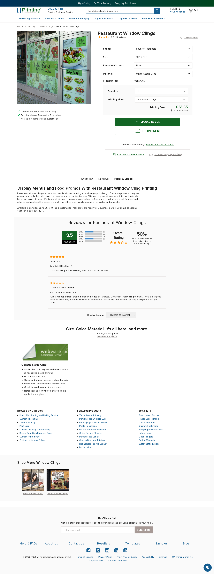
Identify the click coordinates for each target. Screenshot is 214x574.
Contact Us (76, 543)
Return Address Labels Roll (92, 429)
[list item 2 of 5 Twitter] (98, 551)
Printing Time (116, 99)
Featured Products (89, 410)
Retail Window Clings (57, 493)
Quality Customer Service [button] (60, 12)
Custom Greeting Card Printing (35, 429)
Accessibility (148, 557)
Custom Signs (31, 26)
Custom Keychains (29, 419)
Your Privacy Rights (127, 557)
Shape (107, 48)
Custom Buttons (147, 422)
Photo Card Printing (149, 419)
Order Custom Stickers (90, 433)
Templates (132, 543)
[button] (157, 11)
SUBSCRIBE (144, 529)
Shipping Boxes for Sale (151, 429)
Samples (161, 543)
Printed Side (110, 80)
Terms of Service (84, 557)
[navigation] (177, 11)
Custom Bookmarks (148, 426)
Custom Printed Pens (30, 436)
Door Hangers (146, 436)
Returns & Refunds (117, 560)
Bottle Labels (85, 447)
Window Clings (46, 26)
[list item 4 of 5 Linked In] (116, 550)
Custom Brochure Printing (92, 440)
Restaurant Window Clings (126, 33)
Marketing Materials (29, 18)
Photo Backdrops (88, 426)
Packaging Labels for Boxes (93, 422)
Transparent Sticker (149, 415)
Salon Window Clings (33, 493)
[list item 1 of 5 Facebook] (88, 550)
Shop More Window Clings (38, 462)
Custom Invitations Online (32, 440)
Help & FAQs (28, 543)
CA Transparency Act (182, 557)
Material (108, 73)
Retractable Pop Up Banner (93, 444)
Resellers (103, 543)
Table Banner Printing (90, 415)
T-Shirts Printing (28, 422)
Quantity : (113, 91)
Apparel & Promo (129, 18)
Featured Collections (153, 18)
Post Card (24, 426)
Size (106, 57)
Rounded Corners (113, 65)
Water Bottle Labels (149, 444)
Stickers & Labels (54, 18)
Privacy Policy (105, 557)
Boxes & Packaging (79, 18)
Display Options (95, 315)
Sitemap (163, 557)
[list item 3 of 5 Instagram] (107, 550)
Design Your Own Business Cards (36, 433)
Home (20, 26)
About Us (51, 543)
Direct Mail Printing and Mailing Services (40, 415)
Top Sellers (144, 410)
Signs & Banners (104, 18)
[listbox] (163, 49)
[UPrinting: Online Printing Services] (29, 10)
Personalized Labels (89, 436)
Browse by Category (30, 410)
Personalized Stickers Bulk (92, 419)
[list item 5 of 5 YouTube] (125, 550)
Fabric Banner (146, 433)
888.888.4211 (55, 9)
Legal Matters (96, 560)
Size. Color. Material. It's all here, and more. (107, 329)
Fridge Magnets (147, 440)
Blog (186, 543)
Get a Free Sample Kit (107, 336)
